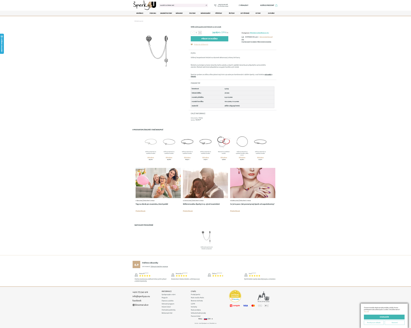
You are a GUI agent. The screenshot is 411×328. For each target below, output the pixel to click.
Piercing (153, 13)
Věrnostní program (168, 304)
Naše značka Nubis (197, 297)
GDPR (193, 304)
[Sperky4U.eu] (145, 10)
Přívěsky (218, 13)
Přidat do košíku (209, 39)
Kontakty (194, 307)
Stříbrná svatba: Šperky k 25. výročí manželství (201, 204)
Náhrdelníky (205, 13)
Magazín (165, 297)
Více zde (366, 311)
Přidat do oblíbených (201, 44)
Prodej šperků (195, 294)
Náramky (179, 13)
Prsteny (192, 13)
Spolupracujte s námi (169, 294)
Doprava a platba (167, 301)
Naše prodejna (196, 310)
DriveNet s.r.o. (213, 323)
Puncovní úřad (195, 316)
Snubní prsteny (166, 13)
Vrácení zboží (166, 307)
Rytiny (258, 13)
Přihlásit (244, 5)
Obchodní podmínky (169, 310)
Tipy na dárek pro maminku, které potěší (152, 204)
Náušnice (139, 13)
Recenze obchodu (197, 301)
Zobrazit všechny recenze (159, 266)
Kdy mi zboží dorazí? (266, 37)
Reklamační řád (167, 313)
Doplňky (271, 13)
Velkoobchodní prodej (198, 313)
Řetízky (232, 13)
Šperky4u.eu (139, 21)
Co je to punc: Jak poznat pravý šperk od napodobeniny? (252, 204)
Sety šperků (244, 13)
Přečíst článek (140, 211)
